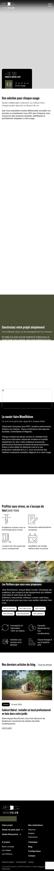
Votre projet (7, 825)
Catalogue (32, 842)
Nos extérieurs (38, 613)
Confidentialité (21, 862)
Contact (31, 856)
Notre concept (8, 846)
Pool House (9, 212)
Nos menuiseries (23, 613)
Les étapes (6, 850)
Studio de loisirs (23, 212)
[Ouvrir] (50, 5)
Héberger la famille (39, 212)
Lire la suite (7, 728)
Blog (30, 846)
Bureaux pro (9, 241)
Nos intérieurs (8, 613)
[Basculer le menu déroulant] (22, 830)
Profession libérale (24, 241)
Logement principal (12, 184)
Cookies (31, 862)
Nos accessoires (9, 608)
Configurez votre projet (14, 62)
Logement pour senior (31, 178)
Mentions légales (8, 862)
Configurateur (34, 851)
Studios (31, 833)
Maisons (32, 829)
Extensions (33, 837)
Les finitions (7, 854)
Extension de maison (12, 178)
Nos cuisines (39, 608)
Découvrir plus (11, 350)
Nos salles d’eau (25, 608)
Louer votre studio (11, 150)
